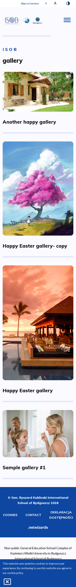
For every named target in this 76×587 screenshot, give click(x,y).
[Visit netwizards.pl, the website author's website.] (38, 527)
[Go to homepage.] (12, 20)
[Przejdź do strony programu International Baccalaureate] (26, 20)
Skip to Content (30, 3)
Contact (33, 515)
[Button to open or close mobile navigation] (67, 20)
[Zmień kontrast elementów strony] (68, 3)
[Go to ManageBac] (37, 20)
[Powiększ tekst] (55, 3)
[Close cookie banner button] (7, 582)
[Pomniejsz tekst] (46, 4)
